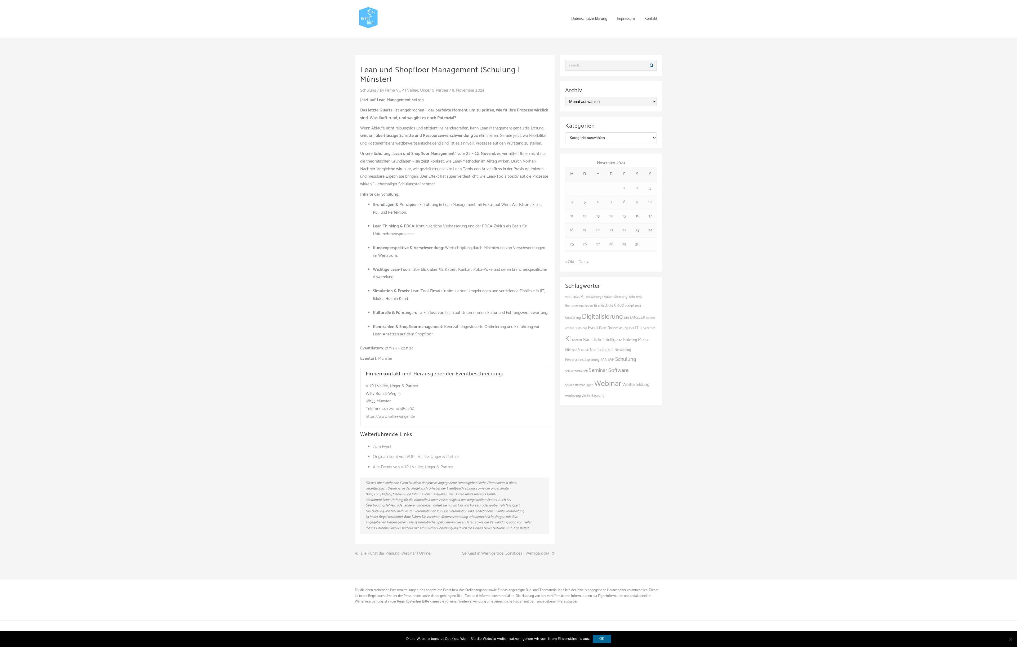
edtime (650, 317)
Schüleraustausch (576, 371)
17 (650, 216)
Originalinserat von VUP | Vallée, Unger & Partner (416, 456)
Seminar (598, 370)
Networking (623, 350)
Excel (602, 328)
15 (624, 216)
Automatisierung (615, 297)
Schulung (368, 90)
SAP (611, 360)
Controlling (573, 318)
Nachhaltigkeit (602, 350)
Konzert (577, 340)
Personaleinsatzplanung (582, 360)
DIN (626, 317)
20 (598, 230)
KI (568, 339)
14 (611, 216)
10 (650, 202)
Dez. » (583, 262)
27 (598, 244)
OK (601, 639)
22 (624, 230)
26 (585, 244)
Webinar (607, 384)
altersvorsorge (594, 297)
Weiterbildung (635, 385)
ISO (631, 328)
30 (637, 244)
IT (637, 327)
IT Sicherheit (647, 328)
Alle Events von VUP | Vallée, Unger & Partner (413, 467)
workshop (573, 396)
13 (598, 216)
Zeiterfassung (593, 395)
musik (585, 350)
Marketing (630, 340)
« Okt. (570, 262)
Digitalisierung (602, 316)
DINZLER (637, 317)
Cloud (619, 305)
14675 (576, 296)
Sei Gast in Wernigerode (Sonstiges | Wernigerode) (505, 553)
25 (572, 244)
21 (611, 230)
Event (593, 327)
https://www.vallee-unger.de (390, 416)
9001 (568, 297)
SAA (604, 360)
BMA (639, 297)
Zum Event (382, 446)
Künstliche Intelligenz (602, 339)
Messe (643, 339)
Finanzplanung (618, 328)
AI (583, 296)
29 (624, 244)
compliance (633, 305)
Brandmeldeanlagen (579, 305)
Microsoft (572, 350)
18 (571, 230)
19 (584, 230)
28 (611, 244)
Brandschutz (603, 306)
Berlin (631, 297)
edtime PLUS (573, 328)
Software (618, 370)
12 (584, 216)
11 (571, 216)
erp (585, 328)
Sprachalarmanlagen (579, 385)
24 (650, 230)
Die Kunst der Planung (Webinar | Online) (396, 553)
